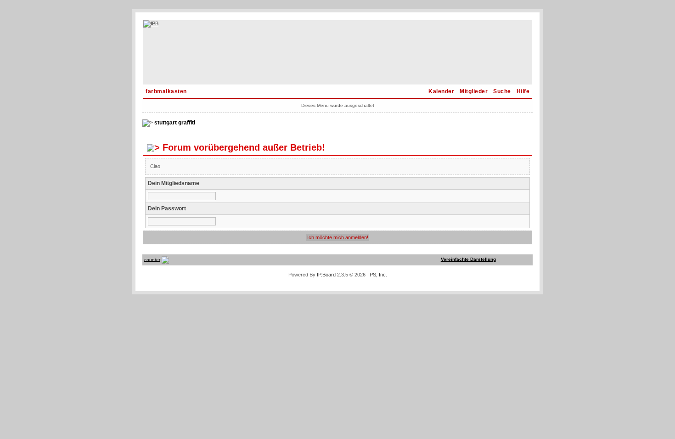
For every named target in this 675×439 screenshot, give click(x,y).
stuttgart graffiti (174, 122)
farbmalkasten (166, 91)
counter (152, 259)
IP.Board (326, 274)
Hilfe (523, 91)
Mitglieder (474, 91)
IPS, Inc (377, 274)
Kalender (441, 91)
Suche (502, 91)
